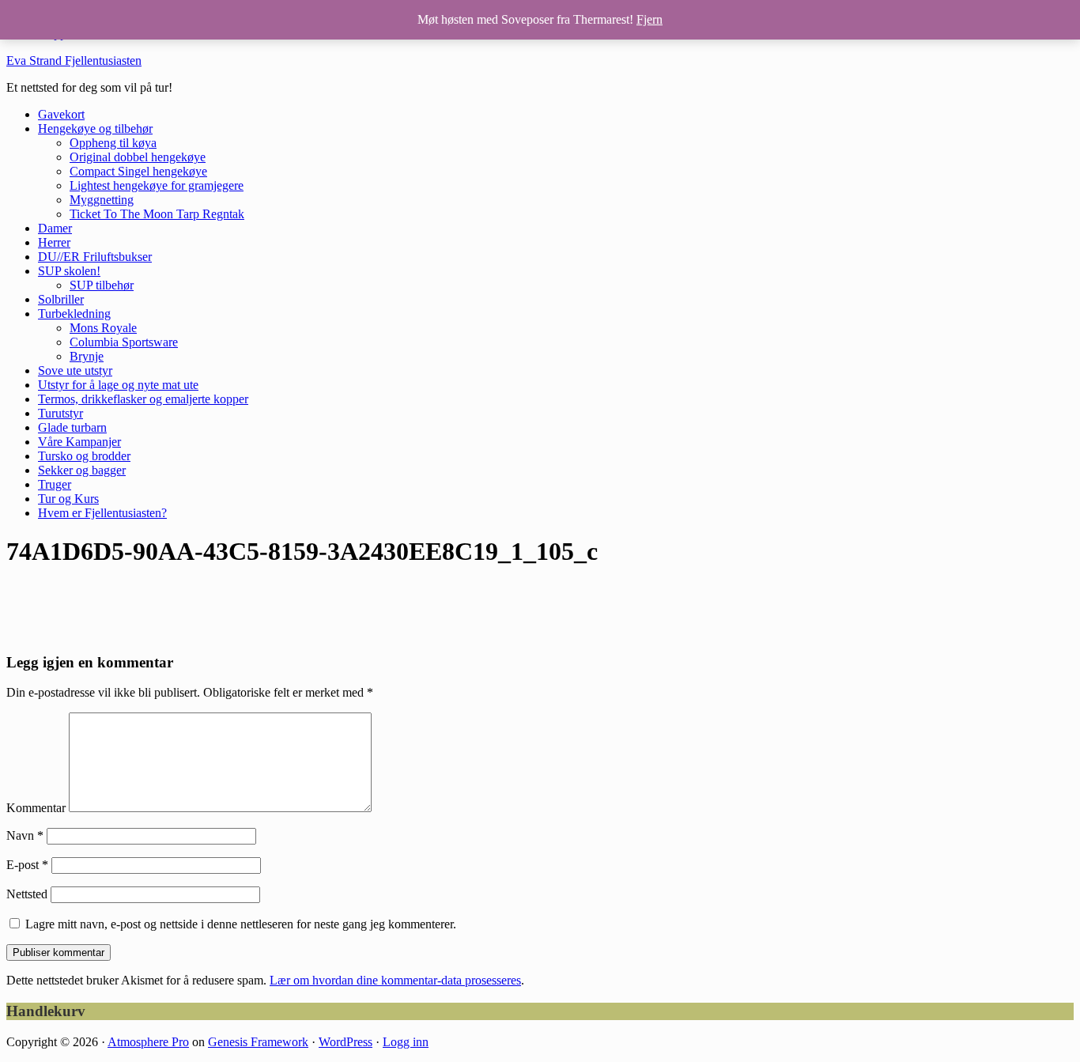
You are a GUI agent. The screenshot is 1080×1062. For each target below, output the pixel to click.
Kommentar (36, 807)
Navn (24, 835)
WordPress (345, 1042)
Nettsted (26, 894)
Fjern (649, 19)
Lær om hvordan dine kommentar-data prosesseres (395, 980)
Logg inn (406, 1042)
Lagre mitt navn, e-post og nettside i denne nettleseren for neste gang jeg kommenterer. (240, 924)
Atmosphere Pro (148, 1042)
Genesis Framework (258, 1042)
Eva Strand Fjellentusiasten (74, 60)
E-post (27, 864)
